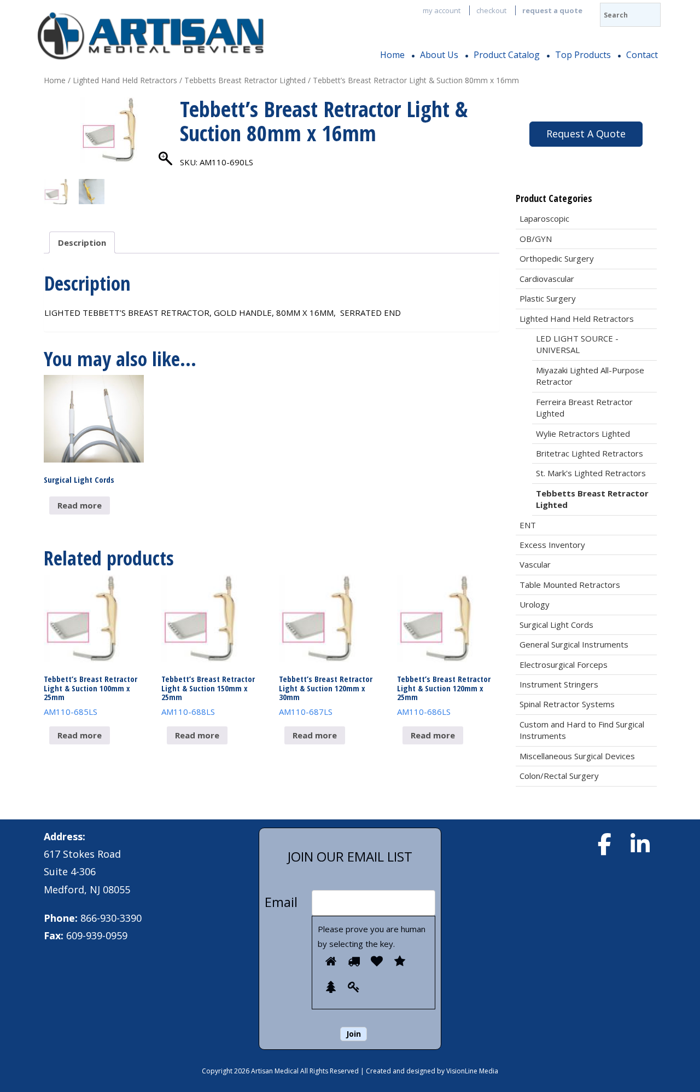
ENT (528, 524)
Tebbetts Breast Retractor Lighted (245, 80)
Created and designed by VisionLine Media (432, 1071)
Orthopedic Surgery (557, 258)
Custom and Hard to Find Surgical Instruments (582, 730)
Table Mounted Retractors (570, 584)
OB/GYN (536, 238)
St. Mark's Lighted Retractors (591, 472)
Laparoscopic (544, 218)
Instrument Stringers (559, 684)
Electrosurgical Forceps (564, 664)
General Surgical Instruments (574, 644)
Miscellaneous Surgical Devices (577, 755)
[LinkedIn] (639, 844)
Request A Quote (586, 133)
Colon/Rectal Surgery (559, 775)
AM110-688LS (208, 695)
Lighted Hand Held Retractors (125, 80)
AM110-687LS (325, 695)
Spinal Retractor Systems (567, 703)
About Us (439, 55)
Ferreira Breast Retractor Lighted (584, 407)
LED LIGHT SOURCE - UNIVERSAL (577, 344)
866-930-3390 (111, 918)
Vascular (535, 564)
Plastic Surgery (548, 298)
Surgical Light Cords (556, 624)
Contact (642, 55)
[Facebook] (604, 844)
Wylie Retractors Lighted (583, 433)
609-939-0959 (96, 935)
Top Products (583, 55)
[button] (166, 140)
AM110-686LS (444, 695)
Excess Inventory (552, 544)
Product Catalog (507, 55)
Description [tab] (82, 242)
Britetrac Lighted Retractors (589, 453)
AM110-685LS (90, 695)
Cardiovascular (547, 278)
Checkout (491, 10)
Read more (79, 505)
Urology (535, 604)
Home (392, 55)
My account (441, 10)
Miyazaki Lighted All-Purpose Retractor (590, 376)
